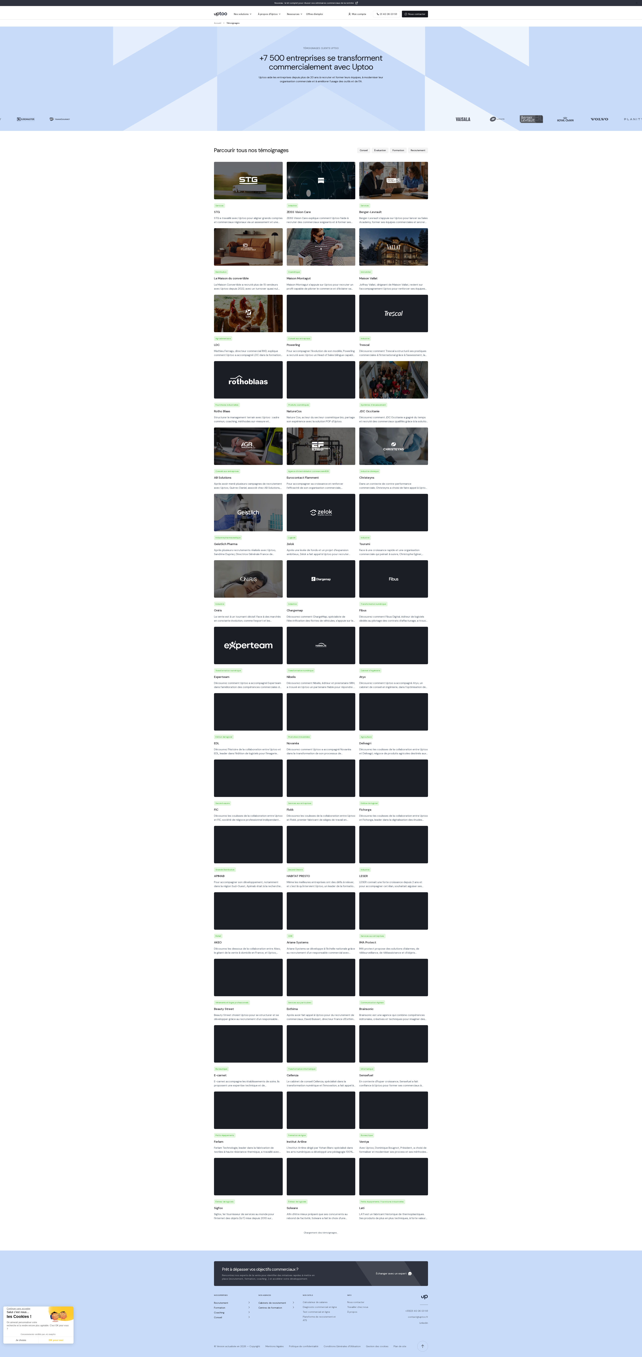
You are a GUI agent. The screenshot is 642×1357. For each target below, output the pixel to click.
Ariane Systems (297, 942)
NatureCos (294, 411)
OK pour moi (56, 1340)
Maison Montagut (299, 278)
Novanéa (293, 743)
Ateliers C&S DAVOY (300, 1341)
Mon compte (359, 14)
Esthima (292, 1009)
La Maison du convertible (231, 278)
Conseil (364, 150)
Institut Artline (297, 1142)
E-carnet (220, 1075)
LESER (363, 876)
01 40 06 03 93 (388, 14)
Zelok (290, 544)
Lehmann (220, 1274)
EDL (216, 743)
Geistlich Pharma (225, 544)
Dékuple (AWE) (224, 1341)
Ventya (364, 1142)
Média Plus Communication (378, 1274)
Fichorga (365, 810)
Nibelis (291, 677)
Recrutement (418, 150)
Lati (361, 1208)
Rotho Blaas (222, 411)
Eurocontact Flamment (303, 478)
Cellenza (293, 1075)
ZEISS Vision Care (299, 212)
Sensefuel (366, 1075)
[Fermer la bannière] (636, 3)
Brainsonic (366, 1009)
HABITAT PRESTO (298, 876)
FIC (216, 810)
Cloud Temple (368, 1341)
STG (217, 212)
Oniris (218, 610)
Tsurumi (364, 544)
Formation (398, 150)
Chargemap (295, 610)
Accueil (217, 23)
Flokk (290, 810)
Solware (292, 1208)
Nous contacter (416, 14)
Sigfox (218, 1208)
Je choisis (21, 1340)
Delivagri (365, 743)
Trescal (364, 345)
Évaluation (380, 150)
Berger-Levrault (370, 212)
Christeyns (366, 478)
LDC (217, 345)
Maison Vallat (368, 278)
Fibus (362, 610)
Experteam (221, 677)
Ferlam (218, 1142)
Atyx (362, 677)
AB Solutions (222, 478)
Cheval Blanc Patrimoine (303, 1274)
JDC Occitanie (369, 411)
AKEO (218, 942)
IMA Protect (367, 942)
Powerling (293, 345)
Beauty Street (224, 1009)
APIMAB (219, 876)
